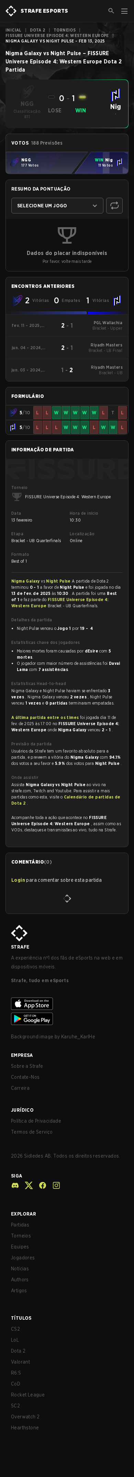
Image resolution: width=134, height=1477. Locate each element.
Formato (20, 554)
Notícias (20, 1268)
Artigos (19, 1290)
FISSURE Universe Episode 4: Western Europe (57, 35)
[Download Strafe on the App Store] (67, 1004)
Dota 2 (37, 30)
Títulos (21, 1318)
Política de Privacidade (36, 1121)
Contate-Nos (25, 1077)
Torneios (65, 30)
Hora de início (84, 513)
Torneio (19, 487)
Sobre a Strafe (27, 1066)
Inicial (13, 30)
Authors (20, 1279)
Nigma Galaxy (26, 581)
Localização (82, 533)
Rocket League (28, 1394)
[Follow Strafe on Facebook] (40, 1185)
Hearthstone (25, 1427)
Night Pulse (59, 581)
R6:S (16, 1373)
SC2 (15, 1405)
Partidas (20, 1225)
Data (16, 513)
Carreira (20, 1088)
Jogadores (23, 1257)
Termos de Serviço (32, 1132)
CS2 (15, 1329)
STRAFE (20, 947)
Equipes (20, 1246)
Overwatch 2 (25, 1416)
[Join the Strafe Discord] (15, 1185)
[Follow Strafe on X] (26, 1185)
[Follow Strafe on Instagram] (53, 1185)
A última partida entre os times (45, 717)
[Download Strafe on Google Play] (67, 1019)
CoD (15, 1384)
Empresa (22, 1055)
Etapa (17, 533)
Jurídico (22, 1110)
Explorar (23, 1214)
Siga (16, 1176)
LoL (15, 1340)
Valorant (20, 1362)
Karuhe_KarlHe (78, 1036)
